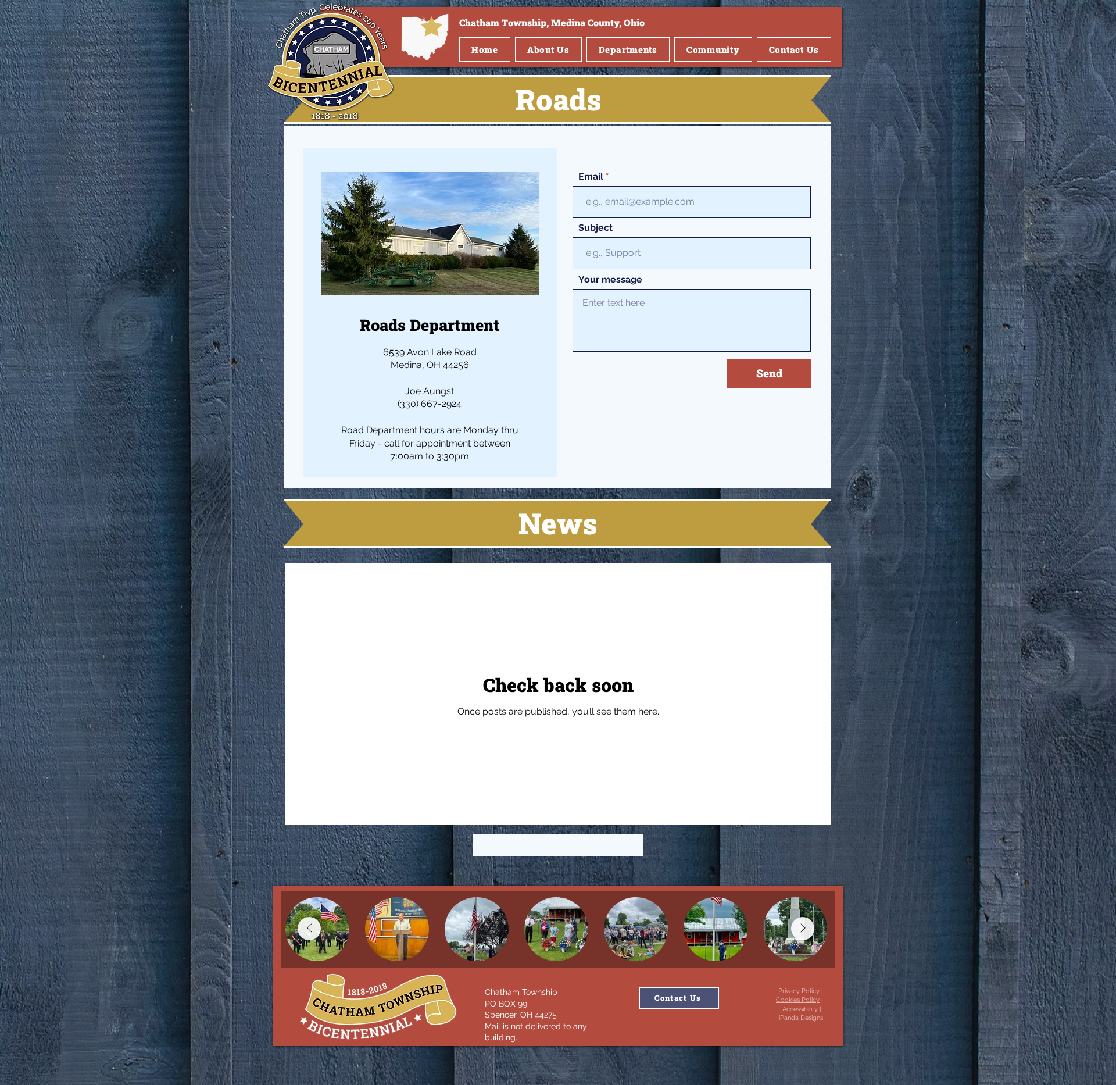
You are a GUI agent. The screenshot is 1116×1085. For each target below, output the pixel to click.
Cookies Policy (798, 1000)
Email (590, 176)
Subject (595, 228)
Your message (610, 279)
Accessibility (800, 1009)
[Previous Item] (309, 928)
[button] (548, 49)
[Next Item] (802, 928)
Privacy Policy (799, 991)
